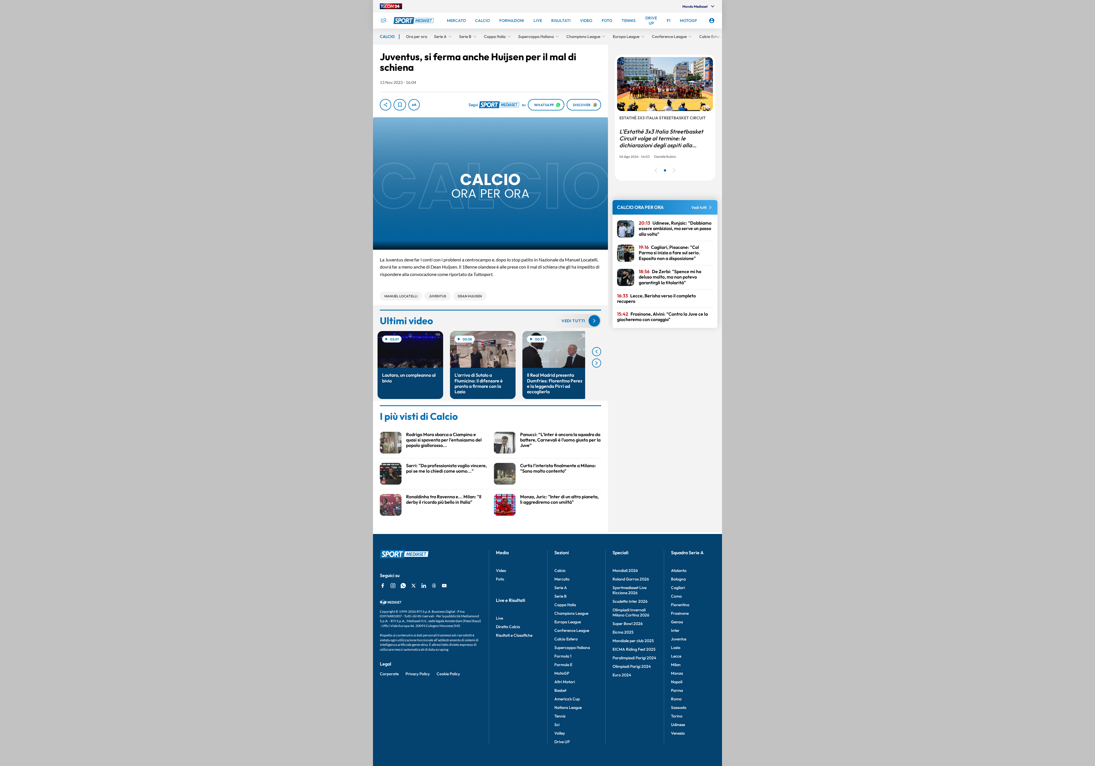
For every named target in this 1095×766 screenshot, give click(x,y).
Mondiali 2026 (625, 570)
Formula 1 (562, 656)
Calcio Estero (566, 639)
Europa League (567, 621)
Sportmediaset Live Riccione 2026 (629, 590)
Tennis (559, 716)
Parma (677, 690)
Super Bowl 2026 (628, 623)
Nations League (568, 707)
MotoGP (561, 673)
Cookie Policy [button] (448, 673)
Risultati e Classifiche (514, 635)
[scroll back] (596, 351)
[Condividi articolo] (385, 104)
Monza (677, 673)
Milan (676, 664)
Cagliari (678, 587)
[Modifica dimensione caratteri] (414, 104)
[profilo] (711, 20)
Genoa (677, 621)
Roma (676, 699)
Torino (676, 716)
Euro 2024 (622, 675)
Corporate (389, 673)
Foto (500, 579)
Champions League (571, 613)
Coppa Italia (565, 604)
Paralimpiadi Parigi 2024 (634, 657)
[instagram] (393, 585)
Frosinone (680, 613)
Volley (559, 733)
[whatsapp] (403, 585)
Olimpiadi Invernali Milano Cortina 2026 (631, 612)
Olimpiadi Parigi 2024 (632, 666)
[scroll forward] (596, 363)
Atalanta (678, 570)
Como (676, 596)
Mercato (561, 579)
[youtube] (444, 585)
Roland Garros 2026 (631, 579)
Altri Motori (564, 681)
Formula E (563, 664)
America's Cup (567, 699)
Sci (556, 724)
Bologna (678, 579)
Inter (675, 630)
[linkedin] (424, 585)
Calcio (559, 570)
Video (501, 570)
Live (499, 618)
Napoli (676, 681)
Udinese (678, 724)
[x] (413, 585)
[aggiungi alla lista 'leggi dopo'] (400, 104)
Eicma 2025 (623, 632)
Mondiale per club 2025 (633, 640)
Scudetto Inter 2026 (630, 601)
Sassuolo (678, 707)
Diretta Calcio (508, 626)
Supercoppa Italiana (572, 647)
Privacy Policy (417, 673)
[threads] (434, 585)
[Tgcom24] (391, 6)
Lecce (676, 656)
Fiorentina (680, 604)
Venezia (678, 733)
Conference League (571, 630)
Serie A (560, 587)
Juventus (678, 639)
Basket (560, 690)
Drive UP (562, 741)
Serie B (560, 596)
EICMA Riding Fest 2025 (634, 649)
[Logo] (414, 20)
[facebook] (383, 585)
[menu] (383, 20)
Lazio (675, 647)
